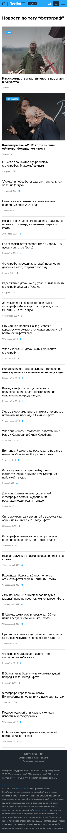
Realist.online (22, 788)
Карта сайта (8, 785)
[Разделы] (63, 1)
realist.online (41, 810)
